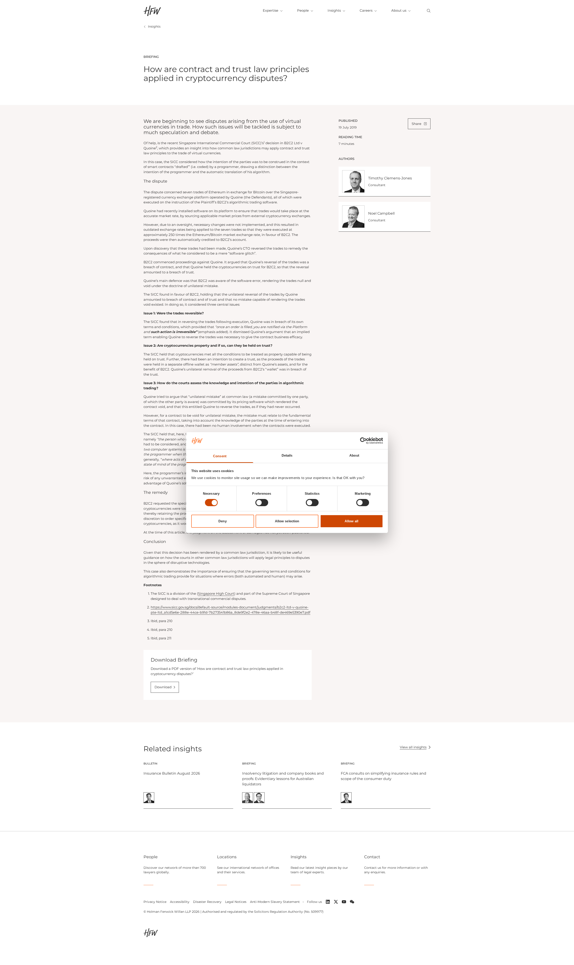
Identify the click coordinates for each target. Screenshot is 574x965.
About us (398, 10)
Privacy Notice (155, 902)
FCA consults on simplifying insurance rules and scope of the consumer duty (383, 776)
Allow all (351, 521)
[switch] (261, 502)
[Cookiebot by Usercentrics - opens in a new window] (363, 440)
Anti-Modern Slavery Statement (275, 902)
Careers (366, 10)
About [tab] (354, 455)
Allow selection (287, 521)
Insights (334, 10)
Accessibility (179, 902)
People (303, 10)
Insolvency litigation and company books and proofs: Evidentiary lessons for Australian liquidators (283, 778)
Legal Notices (235, 902)
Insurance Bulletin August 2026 (172, 773)
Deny (222, 521)
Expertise (270, 10)
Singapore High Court (216, 593)
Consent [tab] (219, 456)
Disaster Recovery (207, 902)
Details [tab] (287, 455)
